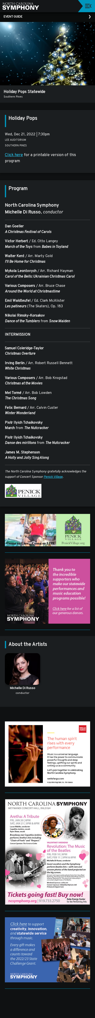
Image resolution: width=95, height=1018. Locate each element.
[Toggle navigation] (88, 6)
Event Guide (13, 17)
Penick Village (53, 477)
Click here (14, 155)
